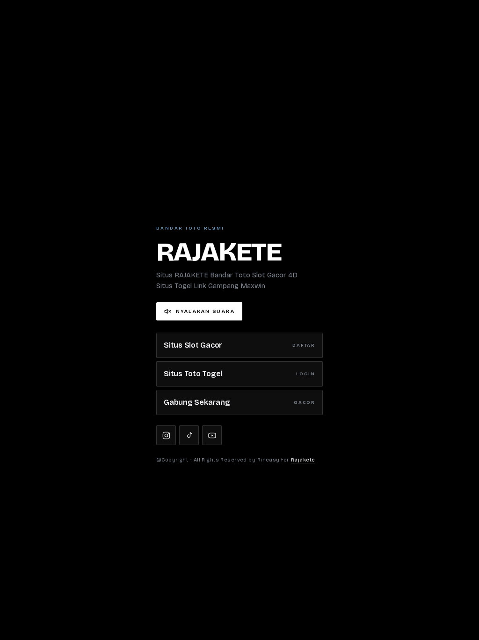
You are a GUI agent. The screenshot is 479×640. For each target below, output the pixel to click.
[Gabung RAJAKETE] (212, 435)
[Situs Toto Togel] (189, 435)
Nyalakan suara (205, 311)
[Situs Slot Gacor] (166, 435)
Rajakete (303, 460)
